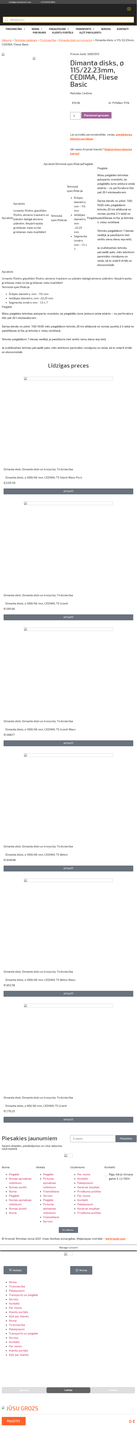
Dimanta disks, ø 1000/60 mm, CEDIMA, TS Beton (36, 854)
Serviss (106, 28)
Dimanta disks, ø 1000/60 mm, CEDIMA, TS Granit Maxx (40, 729)
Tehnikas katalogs (25, 40)
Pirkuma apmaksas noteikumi (49, 1183)
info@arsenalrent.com (20, 2)
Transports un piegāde (23, 1295)
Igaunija (24, 1390)
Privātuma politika (89, 1191)
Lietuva (112, 1390)
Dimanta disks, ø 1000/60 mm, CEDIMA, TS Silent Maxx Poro (43, 477)
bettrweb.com (115, 1238)
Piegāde (14, 1174)
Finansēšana (51, 1191)
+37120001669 (47, 2)
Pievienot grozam (96, 115)
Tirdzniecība (14, 28)
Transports (83, 28)
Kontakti (123, 28)
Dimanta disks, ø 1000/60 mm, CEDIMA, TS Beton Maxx (40, 979)
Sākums (7, 40)
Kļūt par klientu (90, 32)
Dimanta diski (12, 469)
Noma (35, 28)
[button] (68, 491)
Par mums (39, 32)
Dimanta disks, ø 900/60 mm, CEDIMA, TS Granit (36, 1105)
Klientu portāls (62, 32)
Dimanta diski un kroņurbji (75, 40)
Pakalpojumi (57, 28)
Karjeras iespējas (88, 1187)
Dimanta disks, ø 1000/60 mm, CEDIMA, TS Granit (36, 603)
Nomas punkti (18, 1187)
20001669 (115, 1187)
